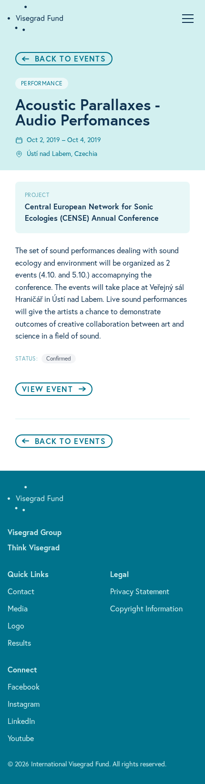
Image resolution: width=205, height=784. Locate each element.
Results (19, 643)
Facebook (24, 686)
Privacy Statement (139, 591)
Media (18, 608)
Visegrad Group (35, 532)
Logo (16, 625)
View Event (47, 389)
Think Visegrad (34, 547)
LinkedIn (21, 721)
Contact (21, 591)
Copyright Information (146, 608)
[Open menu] (187, 18)
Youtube (21, 738)
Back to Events (70, 58)
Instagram (24, 704)
